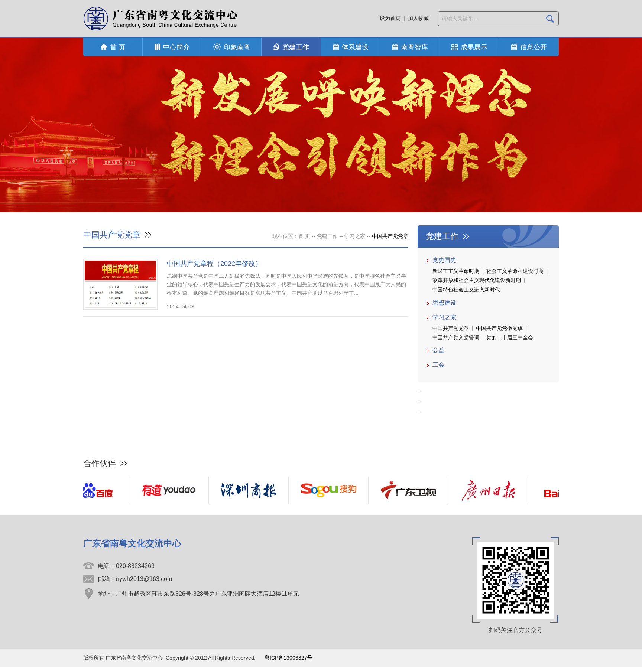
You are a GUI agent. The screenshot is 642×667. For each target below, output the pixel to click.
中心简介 (176, 47)
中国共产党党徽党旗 (499, 328)
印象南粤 (237, 47)
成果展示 (474, 47)
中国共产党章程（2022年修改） (214, 263)
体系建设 (355, 47)
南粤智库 (414, 47)
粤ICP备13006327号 (288, 658)
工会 (438, 365)
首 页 (117, 47)
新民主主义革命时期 (455, 271)
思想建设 (444, 303)
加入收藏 (418, 18)
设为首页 (390, 18)
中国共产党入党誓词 (455, 337)
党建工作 (295, 47)
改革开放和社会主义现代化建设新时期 (476, 280)
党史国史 (444, 260)
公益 (438, 350)
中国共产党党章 (450, 328)
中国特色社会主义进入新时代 (466, 289)
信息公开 (533, 47)
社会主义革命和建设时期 (515, 271)
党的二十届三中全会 (509, 337)
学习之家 (354, 236)
